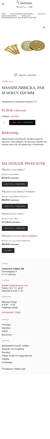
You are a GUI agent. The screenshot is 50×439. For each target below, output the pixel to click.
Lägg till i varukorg (22, 122)
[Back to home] (25, 4)
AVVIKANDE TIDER (11, 312)
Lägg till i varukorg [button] (14, 184)
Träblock (7, 81)
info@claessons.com (18, 285)
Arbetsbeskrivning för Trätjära (15, 345)
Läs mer (8, 250)
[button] (3, 4)
